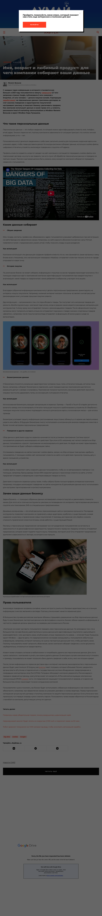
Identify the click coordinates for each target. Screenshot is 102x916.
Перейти (34, 24)
